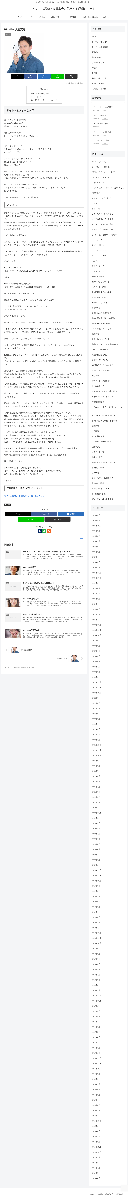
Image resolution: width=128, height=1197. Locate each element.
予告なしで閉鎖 (98, 277)
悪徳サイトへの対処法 (101, 381)
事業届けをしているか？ (101, 282)
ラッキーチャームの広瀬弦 (102, 107)
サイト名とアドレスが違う (102, 214)
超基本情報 (96, 473)
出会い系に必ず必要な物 (101, 313)
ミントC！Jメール (99, 256)
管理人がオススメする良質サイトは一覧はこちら (24, 496)
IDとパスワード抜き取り (101, 167)
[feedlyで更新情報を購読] (44, 531)
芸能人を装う (97, 457)
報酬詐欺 (95, 334)
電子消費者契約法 (99, 494)
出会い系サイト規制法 (101, 323)
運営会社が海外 (98, 483)
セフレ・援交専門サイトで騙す (104, 235)
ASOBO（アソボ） (99, 162)
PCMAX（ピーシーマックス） (104, 172)
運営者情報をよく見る (101, 489)
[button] (71, 76)
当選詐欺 (95, 376)
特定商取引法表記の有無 (101, 442)
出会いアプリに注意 (100, 303)
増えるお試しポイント (101, 339)
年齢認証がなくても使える (102, 365)
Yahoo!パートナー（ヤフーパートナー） (108, 408)
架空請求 (95, 426)
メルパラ (95, 261)
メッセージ (37, 97)
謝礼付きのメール (99, 468)
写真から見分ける (99, 297)
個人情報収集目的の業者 (101, 292)
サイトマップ (97, 209)
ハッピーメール (100, 250)
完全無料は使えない (100, 355)
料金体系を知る (98, 386)
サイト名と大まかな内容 (40, 93)
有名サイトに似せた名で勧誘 (103, 415)
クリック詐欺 (97, 203)
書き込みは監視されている (102, 397)
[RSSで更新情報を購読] (49, 531)
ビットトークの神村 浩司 (102, 132)
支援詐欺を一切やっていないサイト (46, 100)
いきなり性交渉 (98, 183)
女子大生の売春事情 (100, 350)
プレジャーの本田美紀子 (102, 140)
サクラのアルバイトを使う (102, 219)
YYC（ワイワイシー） (101, 177)
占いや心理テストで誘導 (101, 329)
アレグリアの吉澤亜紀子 (102, 124)
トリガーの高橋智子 (100, 115)
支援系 (8, 504)
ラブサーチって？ (99, 266)
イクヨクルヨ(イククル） (102, 198)
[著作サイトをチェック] (40, 531)
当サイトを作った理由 (101, 370)
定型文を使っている (100, 360)
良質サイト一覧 (98, 452)
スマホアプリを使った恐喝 (102, 229)
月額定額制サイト (99, 402)
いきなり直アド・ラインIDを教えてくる (108, 188)
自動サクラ (96, 447)
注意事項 (95, 431)
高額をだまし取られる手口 (102, 499)
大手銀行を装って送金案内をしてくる (107, 344)
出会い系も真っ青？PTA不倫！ (104, 318)
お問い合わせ (97, 193)
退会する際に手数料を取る (102, 478)
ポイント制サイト (99, 245)
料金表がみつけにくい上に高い (104, 391)
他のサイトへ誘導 (99, 287)
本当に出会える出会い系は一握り (105, 421)
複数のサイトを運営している (103, 462)
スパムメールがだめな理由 (102, 224)
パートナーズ (97, 240)
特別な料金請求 (98, 436)
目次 (41, 89)
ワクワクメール (98, 271)
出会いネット (97, 308)
